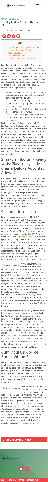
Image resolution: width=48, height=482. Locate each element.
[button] (4, 36)
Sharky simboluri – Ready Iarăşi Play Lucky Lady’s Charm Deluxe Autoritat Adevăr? (23, 50)
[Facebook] (21, 469)
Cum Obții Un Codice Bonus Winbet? (24, 58)
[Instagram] (27, 469)
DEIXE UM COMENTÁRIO (17, 439)
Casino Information (16, 55)
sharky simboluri (29, 237)
